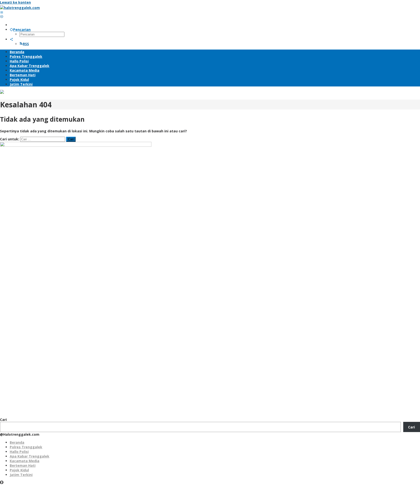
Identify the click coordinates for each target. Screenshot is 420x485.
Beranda (17, 442)
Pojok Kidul (19, 470)
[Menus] (1, 12)
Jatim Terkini (21, 474)
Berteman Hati (22, 465)
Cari (3, 419)
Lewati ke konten (15, 2)
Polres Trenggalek (26, 447)
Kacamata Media (24, 461)
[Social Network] (11, 39)
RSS (26, 44)
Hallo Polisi (19, 451)
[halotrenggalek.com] (20, 7)
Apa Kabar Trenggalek (29, 456)
